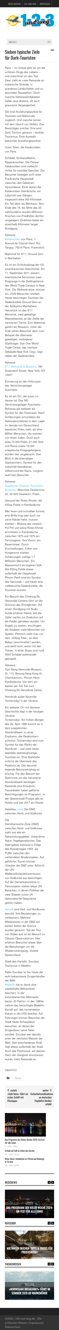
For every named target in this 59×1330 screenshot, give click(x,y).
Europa (29, 1202)
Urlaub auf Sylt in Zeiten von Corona (19, 1150)
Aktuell (9, 909)
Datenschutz (12, 1327)
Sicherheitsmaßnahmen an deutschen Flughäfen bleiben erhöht (41, 1099)
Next (52, 1182)
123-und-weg (30, 4)
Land (20, 809)
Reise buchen (14, 4)
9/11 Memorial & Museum (20, 366)
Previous (49, 1182)
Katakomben (12, 239)
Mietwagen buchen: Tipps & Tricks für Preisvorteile (29, 1250)
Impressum (45, 4)
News (18, 1078)
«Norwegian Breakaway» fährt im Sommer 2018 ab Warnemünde (29, 1291)
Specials (29, 1284)
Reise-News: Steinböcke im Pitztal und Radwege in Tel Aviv (24, 1160)
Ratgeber (29, 1243)
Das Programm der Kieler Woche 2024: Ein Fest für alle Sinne (24, 1141)
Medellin (10, 984)
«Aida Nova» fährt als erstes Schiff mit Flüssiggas (17, 1097)
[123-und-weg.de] (29, 28)
